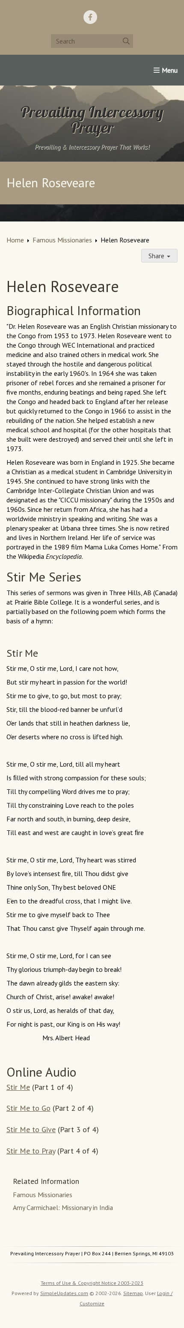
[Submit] (126, 41)
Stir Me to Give (31, 1129)
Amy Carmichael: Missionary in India (63, 1207)
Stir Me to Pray (30, 1151)
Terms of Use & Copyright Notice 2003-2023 (92, 1283)
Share (157, 255)
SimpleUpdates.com (64, 1293)
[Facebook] (90, 17)
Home (15, 240)
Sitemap (133, 1293)
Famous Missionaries (62, 240)
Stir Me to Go (28, 1108)
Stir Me (18, 1087)
